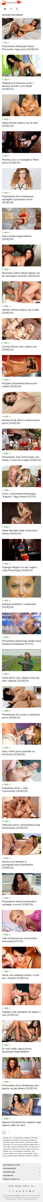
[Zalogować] (5, 9)
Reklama (18, 1186)
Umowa (11, 1186)
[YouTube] (30, 1191)
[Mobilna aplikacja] (9, 1191)
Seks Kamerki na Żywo (11, 1165)
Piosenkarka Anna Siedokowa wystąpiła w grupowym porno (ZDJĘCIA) (17, 199)
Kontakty (26, 1186)
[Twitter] (19, 1191)
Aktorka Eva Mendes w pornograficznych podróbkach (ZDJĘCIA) (17, 864)
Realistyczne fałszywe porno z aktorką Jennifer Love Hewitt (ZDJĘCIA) (18, 86)
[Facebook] (13, 1191)
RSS (32, 1186)
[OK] (23, 1191)
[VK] (16, 1191)
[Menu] (17, 9)
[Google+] (26, 1191)
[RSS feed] (33, 1191)
